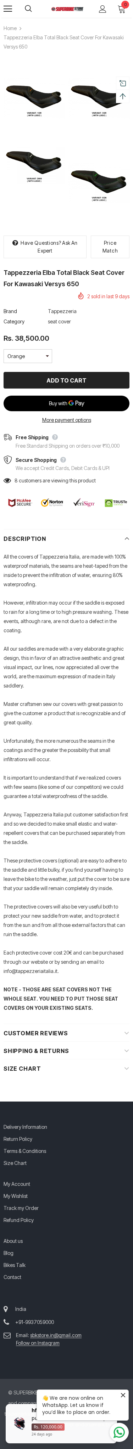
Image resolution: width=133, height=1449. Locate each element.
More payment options (66, 420)
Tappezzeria (62, 311)
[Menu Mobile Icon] (8, 9)
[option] (34, 122)
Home (10, 28)
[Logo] (67, 8)
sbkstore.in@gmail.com (56, 1335)
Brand (10, 311)
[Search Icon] (35, 8)
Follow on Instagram (38, 1343)
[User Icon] (102, 9)
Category (14, 321)
